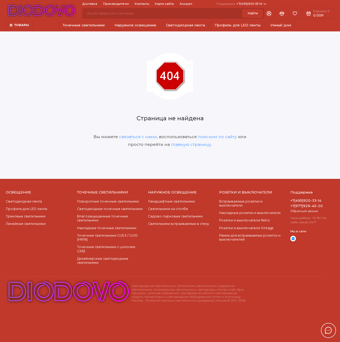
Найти (253, 13)
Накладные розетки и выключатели (249, 213)
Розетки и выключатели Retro (244, 220)
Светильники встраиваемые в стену (178, 224)
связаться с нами (138, 136)
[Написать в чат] (328, 330)
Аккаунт (186, 4)
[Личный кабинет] (269, 13)
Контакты (142, 4)
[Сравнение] (282, 13)
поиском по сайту (217, 136)
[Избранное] (294, 13)
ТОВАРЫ (21, 25)
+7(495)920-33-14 (239, 4)
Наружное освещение (135, 25)
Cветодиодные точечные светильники (110, 209)
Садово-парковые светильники (175, 216)
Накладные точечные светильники (106, 228)
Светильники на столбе (168, 209)
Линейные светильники (26, 224)
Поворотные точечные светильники (108, 201)
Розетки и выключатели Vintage (246, 228)
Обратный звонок (304, 211)
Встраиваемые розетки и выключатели (240, 203)
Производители (116, 4)
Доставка (89, 4)
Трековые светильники (25, 216)
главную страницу (191, 144)
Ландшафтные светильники (171, 201)
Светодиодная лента (185, 25)
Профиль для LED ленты (238, 25)
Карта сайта (164, 4)
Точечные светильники (84, 25)
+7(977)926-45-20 (306, 206)
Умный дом (280, 25)
